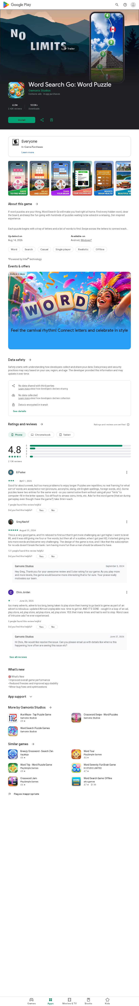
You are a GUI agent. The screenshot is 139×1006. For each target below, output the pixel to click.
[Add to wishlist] (51, 120)
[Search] (29, 249)
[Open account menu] (133, 5)
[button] (18, 178)
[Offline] (100, 249)
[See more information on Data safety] (30, 360)
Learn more (28, 152)
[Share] (42, 120)
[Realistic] (83, 249)
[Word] (14, 249)
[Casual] (44, 249)
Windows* (86, 240)
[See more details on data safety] (20, 411)
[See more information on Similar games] (33, 744)
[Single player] (63, 249)
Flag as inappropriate (23, 793)
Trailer (69, 49)
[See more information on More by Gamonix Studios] (50, 707)
